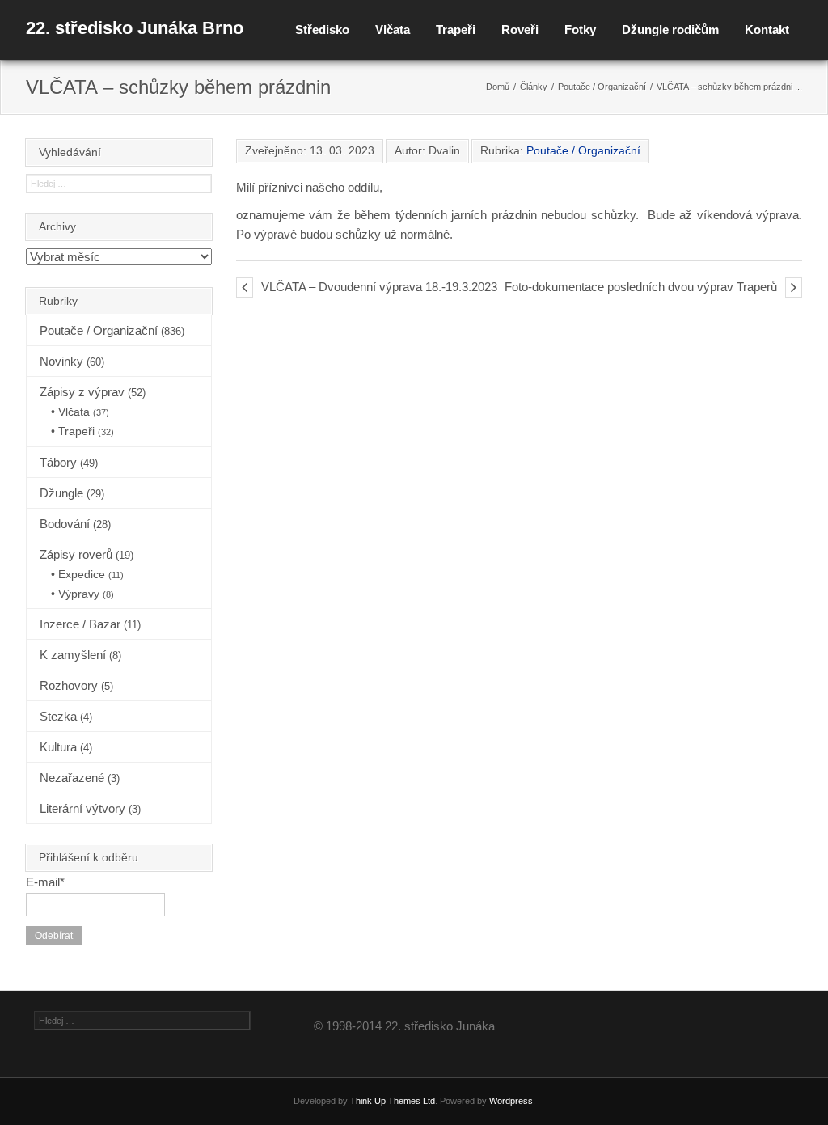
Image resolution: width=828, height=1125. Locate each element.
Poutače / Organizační (602, 86)
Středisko (322, 29)
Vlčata (392, 29)
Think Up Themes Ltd (392, 1101)
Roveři (520, 29)
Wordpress (511, 1101)
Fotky (580, 29)
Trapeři (455, 29)
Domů (497, 86)
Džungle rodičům (670, 29)
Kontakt (767, 29)
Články (533, 86)
